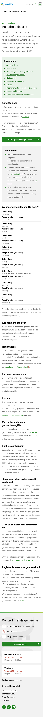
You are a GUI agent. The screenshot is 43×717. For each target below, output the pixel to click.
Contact (29, 4)
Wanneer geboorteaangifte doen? (19, 71)
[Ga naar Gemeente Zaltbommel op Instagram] (9, 707)
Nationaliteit (11, 78)
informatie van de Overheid (23, 560)
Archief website (8, 697)
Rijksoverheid (32, 432)
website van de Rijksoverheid (16, 367)
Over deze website (9, 690)
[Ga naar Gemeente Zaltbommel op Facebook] (4, 707)
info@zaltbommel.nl (15, 636)
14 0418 (25, 117)
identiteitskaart (18, 415)
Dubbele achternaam (14, 91)
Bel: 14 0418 (11, 631)
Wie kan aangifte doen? (15, 75)
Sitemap (5, 700)
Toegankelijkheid (8, 694)
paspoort (5, 415)
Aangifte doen (12, 65)
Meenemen (11, 68)
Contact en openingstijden (12, 680)
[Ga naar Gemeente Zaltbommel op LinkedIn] (14, 707)
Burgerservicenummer (15, 81)
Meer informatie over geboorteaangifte (21, 88)
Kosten (9, 84)
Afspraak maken (27, 644)
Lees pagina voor (11, 23)
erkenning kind (16, 174)
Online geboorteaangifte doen (24, 140)
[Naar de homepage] (7, 4)
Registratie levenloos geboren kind (20, 94)
